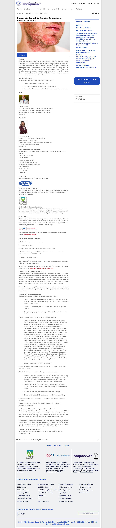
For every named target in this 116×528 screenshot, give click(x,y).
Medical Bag (41, 496)
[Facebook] (76, 99)
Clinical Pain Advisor (23, 490)
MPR (39, 498)
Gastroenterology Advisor (24, 498)
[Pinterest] (84, 99)
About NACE (55, 9)
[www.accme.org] (30, 455)
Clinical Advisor (21, 487)
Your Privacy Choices (88, 513)
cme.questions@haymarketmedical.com (41, 268)
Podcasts (79, 9)
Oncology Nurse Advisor (66, 484)
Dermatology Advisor (23, 493)
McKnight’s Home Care (44, 487)
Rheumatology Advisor (86, 484)
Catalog (66, 445)
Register (95, 13)
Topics (19, 9)
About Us (57, 445)
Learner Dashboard (67, 9)
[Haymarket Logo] (86, 455)
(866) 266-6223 (79, 522)
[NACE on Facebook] (94, 440)
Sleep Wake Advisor (85, 487)
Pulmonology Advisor (65, 496)
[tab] (22, 55)
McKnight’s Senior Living (45, 493)
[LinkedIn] (81, 99)
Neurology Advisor (43, 501)
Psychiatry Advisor (64, 493)
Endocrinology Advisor (23, 496)
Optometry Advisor (64, 490)
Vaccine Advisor (84, 493)
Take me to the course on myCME (87, 81)
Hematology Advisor (23, 501)
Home (49, 445)
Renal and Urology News (66, 501)
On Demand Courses (43, 9)
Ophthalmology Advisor (65, 487)
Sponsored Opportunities (24, 13)
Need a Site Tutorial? (41, 13)
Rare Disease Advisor (65, 498)
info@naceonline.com (30, 234)
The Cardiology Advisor (86, 490)
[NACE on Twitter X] (98, 440)
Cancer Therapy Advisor (24, 484)
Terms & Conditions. (86, 472)
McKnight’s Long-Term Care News (48, 490)
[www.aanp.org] (58, 455)
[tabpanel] (43, 247)
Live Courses (28, 9)
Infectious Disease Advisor (46, 484)
